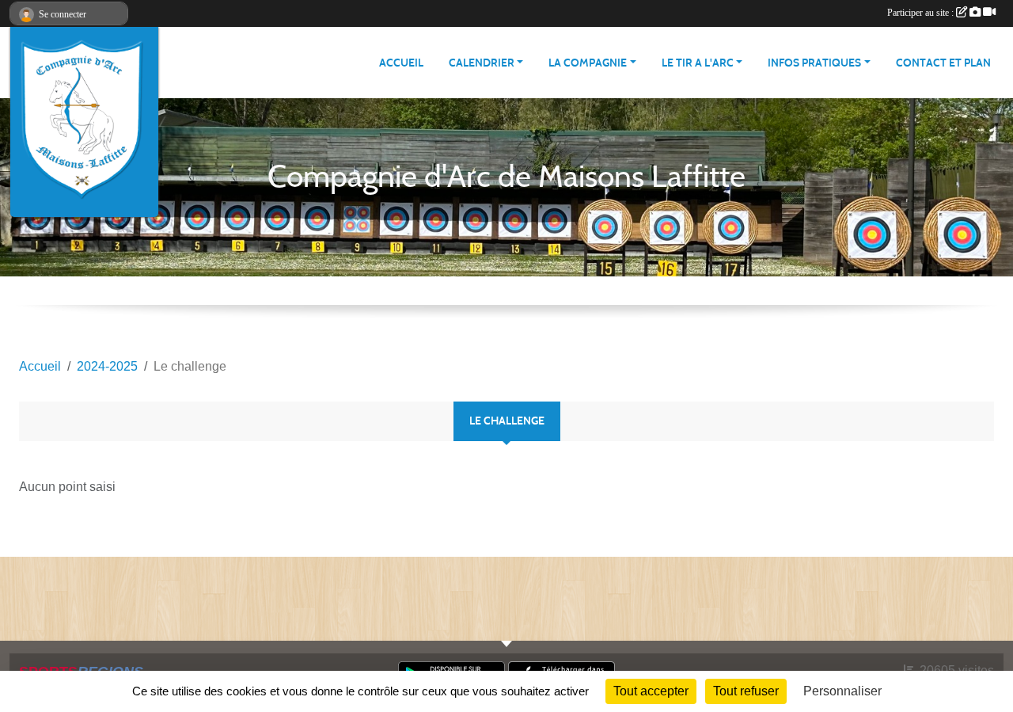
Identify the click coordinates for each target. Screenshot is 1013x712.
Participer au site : (921, 12)
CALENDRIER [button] (481, 63)
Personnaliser (842, 691)
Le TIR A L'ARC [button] (698, 63)
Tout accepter (651, 691)
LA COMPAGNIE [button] (587, 63)
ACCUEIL (401, 63)
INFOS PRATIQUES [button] (814, 63)
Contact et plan (943, 63)
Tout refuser (746, 691)
